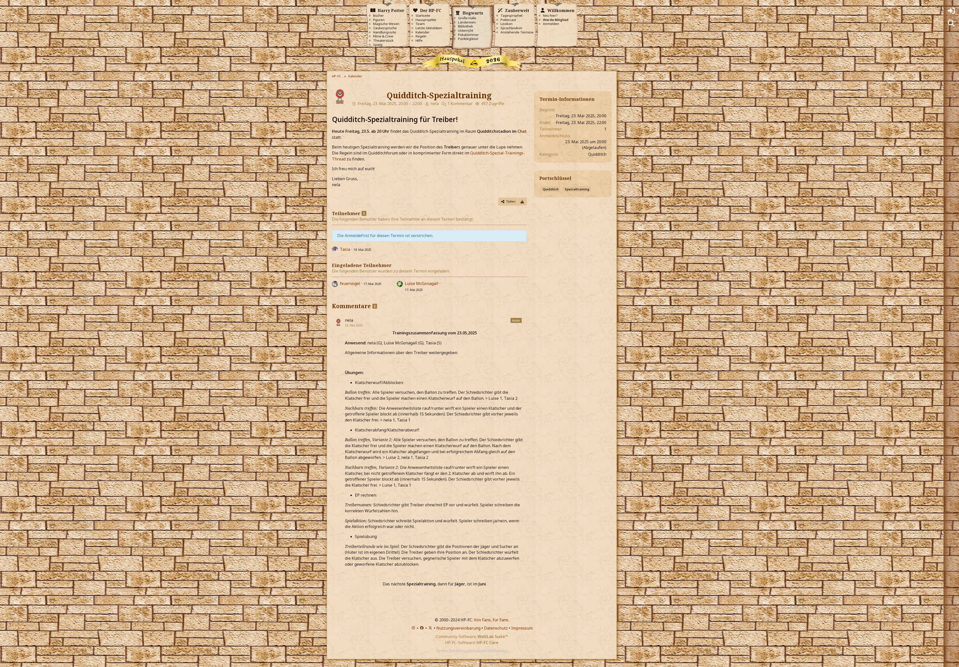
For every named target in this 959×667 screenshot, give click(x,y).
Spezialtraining (577, 189)
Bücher (378, 15)
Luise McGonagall (421, 283)
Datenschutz (496, 628)
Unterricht (465, 30)
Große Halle (467, 18)
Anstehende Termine (516, 32)
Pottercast (508, 20)
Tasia (345, 249)
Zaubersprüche (385, 28)
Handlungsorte (384, 32)
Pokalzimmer (468, 35)
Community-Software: (472, 636)
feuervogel (350, 283)
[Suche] (951, 23)
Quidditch (551, 189)
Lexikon (506, 24)
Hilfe (419, 40)
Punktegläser (468, 39)
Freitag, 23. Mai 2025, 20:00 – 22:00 (390, 103)
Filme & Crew (383, 36)
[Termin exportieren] (522, 201)
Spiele (378, 45)
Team (420, 24)
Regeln (421, 36)
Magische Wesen (386, 24)
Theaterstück (383, 40)
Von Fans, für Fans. (491, 620)
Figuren (379, 20)
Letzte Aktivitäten (429, 28)
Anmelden (551, 24)
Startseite (423, 15)
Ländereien (467, 22)
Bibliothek (465, 26)
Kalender (423, 32)
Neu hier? (550, 15)
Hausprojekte (426, 20)
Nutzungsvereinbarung (458, 628)
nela (435, 103)
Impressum (522, 628)
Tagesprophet (511, 15)
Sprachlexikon (511, 28)
